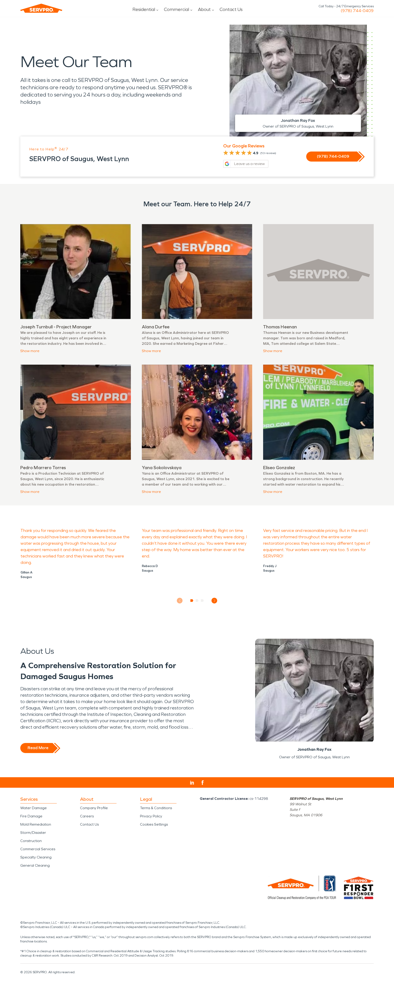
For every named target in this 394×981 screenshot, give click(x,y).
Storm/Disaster (33, 832)
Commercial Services (37, 849)
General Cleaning (35, 865)
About (204, 9)
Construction (31, 841)
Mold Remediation (35, 824)
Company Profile (94, 808)
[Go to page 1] (191, 600)
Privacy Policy (151, 816)
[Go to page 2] (197, 600)
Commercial (176, 9)
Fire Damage (31, 816)
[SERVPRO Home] (41, 8)
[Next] (214, 601)
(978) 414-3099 (357, 10)
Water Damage (33, 808)
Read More (38, 747)
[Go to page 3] (202, 600)
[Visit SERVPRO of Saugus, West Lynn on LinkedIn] (192, 783)
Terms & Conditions (156, 808)
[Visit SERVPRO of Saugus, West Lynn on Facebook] (202, 782)
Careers (87, 816)
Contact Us (231, 9)
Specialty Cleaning (36, 857)
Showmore (29, 351)
